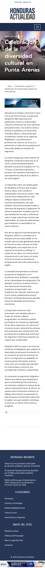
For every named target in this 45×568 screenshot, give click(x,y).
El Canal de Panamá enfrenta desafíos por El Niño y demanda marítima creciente (21, 473)
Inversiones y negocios (14, 36)
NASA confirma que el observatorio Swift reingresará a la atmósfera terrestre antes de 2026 (20, 482)
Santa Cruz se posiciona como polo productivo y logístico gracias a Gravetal (22, 464)
